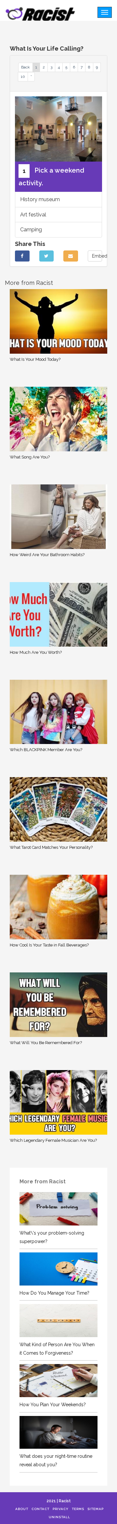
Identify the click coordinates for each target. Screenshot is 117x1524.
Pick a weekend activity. (51, 176)
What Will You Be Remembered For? (46, 1042)
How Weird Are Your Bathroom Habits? (47, 554)
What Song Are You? (30, 457)
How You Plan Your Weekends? (53, 1404)
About (21, 1509)
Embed (97, 256)
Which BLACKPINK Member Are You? (46, 749)
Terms (78, 1509)
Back (25, 67)
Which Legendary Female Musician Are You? (53, 1140)
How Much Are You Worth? (36, 652)
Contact (40, 1509)
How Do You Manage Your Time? (54, 1293)
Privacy (61, 1509)
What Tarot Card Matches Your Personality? (51, 847)
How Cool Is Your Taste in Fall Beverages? (49, 945)
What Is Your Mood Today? (35, 359)
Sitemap (95, 1509)
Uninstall (59, 1517)
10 (23, 76)
